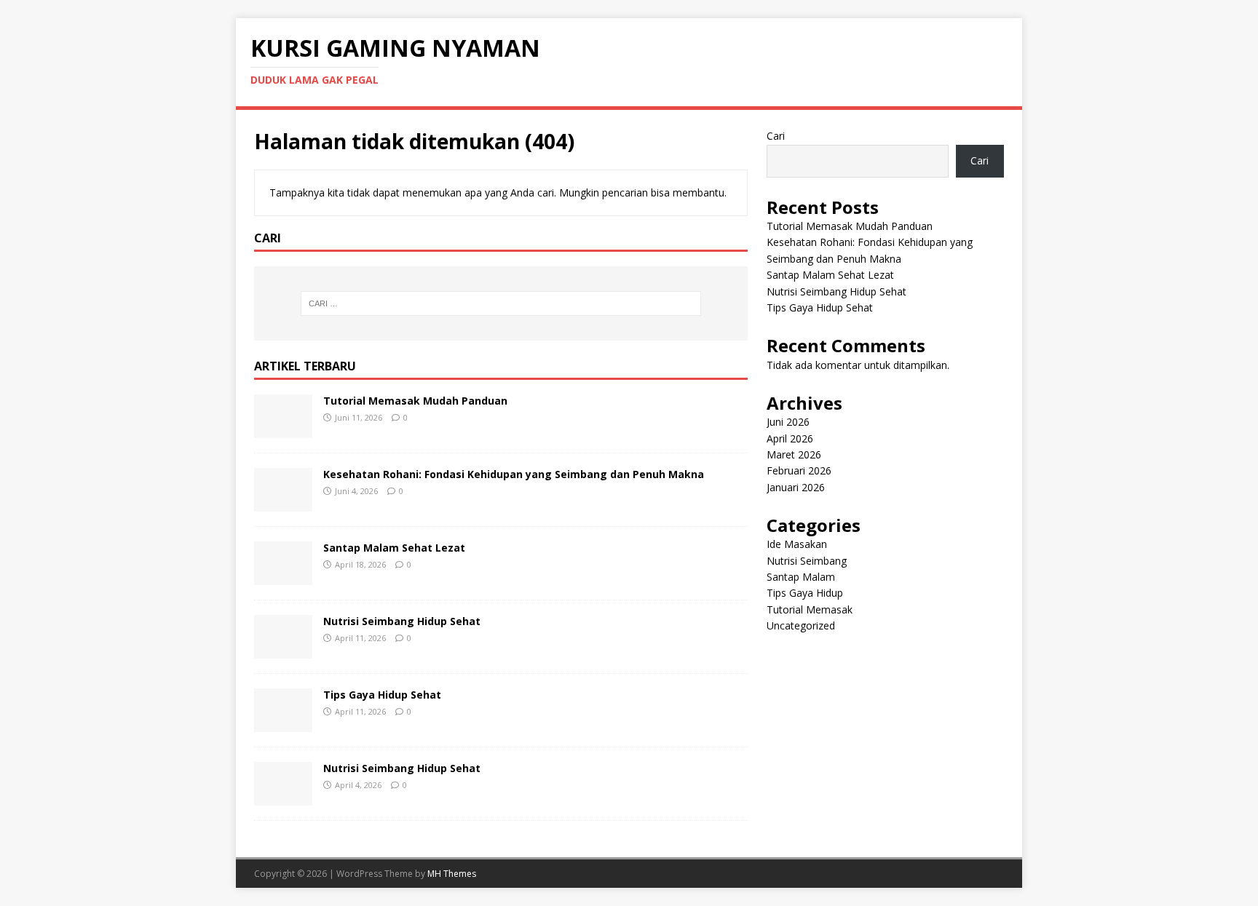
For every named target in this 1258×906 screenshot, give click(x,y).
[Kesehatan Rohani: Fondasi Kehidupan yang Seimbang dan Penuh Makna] (283, 502)
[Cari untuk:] (501, 303)
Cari (776, 136)
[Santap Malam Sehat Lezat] (283, 576)
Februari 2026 (799, 470)
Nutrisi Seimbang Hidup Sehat (401, 621)
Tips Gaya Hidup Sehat (382, 695)
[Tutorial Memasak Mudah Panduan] (283, 429)
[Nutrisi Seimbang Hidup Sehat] (283, 649)
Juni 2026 (788, 422)
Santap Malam (801, 577)
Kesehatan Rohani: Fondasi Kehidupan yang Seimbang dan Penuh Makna (513, 474)
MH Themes (451, 873)
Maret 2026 (794, 454)
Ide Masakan (797, 544)
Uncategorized (801, 625)
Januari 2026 (796, 487)
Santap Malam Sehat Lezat (394, 548)
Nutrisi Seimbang (807, 561)
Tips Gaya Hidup (805, 593)
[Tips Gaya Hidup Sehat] (283, 723)
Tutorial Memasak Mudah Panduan (415, 401)
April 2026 (790, 438)
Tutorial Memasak (809, 609)
